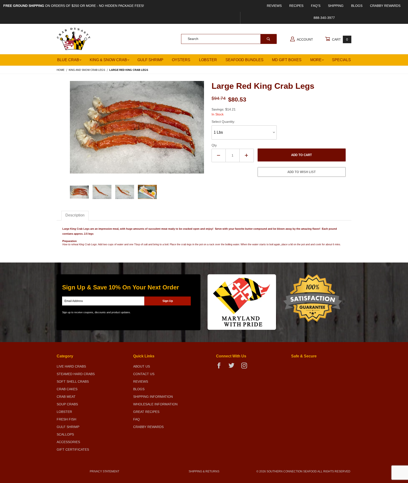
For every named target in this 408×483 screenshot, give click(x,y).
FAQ (136, 419)
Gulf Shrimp (150, 60)
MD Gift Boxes (287, 60)
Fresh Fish (66, 419)
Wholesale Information (155, 404)
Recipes (296, 6)
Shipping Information (153, 396)
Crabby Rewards (385, 6)
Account (304, 39)
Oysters (181, 60)
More (316, 60)
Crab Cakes (67, 389)
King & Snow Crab (108, 60)
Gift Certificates (73, 449)
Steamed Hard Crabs (76, 374)
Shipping (336, 6)
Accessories (68, 442)
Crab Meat (66, 396)
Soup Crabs (67, 404)
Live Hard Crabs (71, 366)
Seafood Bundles (244, 60)
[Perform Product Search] (268, 39)
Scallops (65, 434)
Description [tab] (75, 215)
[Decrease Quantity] (219, 155)
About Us (141, 366)
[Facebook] (221, 367)
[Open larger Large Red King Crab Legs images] (137, 131)
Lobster (208, 60)
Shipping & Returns (204, 471)
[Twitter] (233, 367)
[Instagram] (246, 367)
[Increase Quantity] (247, 155)
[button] (79, 192)
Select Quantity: (223, 121)
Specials (341, 60)
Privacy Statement (104, 471)
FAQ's (315, 6)
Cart (339, 39)
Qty (214, 145)
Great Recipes (146, 412)
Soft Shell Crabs (73, 381)
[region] (137, 192)
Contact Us (143, 374)
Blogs (356, 6)
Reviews (274, 6)
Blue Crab (68, 60)
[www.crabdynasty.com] (74, 38)
